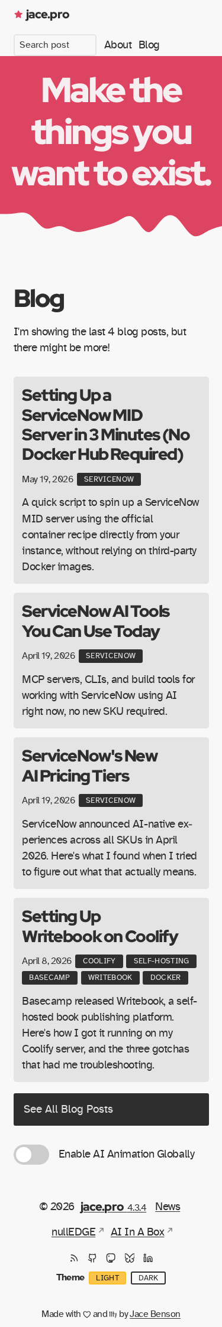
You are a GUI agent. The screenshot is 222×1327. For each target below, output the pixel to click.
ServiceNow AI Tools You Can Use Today (95, 620)
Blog (149, 45)
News (167, 1206)
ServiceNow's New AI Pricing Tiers (89, 765)
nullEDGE (73, 1232)
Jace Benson (155, 1314)
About (118, 45)
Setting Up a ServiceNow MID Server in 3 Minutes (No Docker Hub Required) (105, 424)
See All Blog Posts (68, 1109)
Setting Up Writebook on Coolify (100, 926)
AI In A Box (138, 1232)
